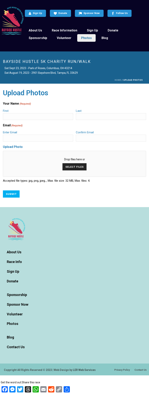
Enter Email (10, 132)
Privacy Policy (122, 370)
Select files (74, 166)
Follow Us (122, 13)
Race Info (14, 262)
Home (118, 80)
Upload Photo (13, 147)
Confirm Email (85, 132)
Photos (86, 38)
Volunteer (64, 38)
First (6, 111)
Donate (62, 13)
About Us (35, 30)
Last (78, 111)
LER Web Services (84, 369)
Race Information (64, 30)
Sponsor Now (91, 13)
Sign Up (37, 13)
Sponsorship (38, 38)
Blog (104, 38)
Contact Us (16, 347)
